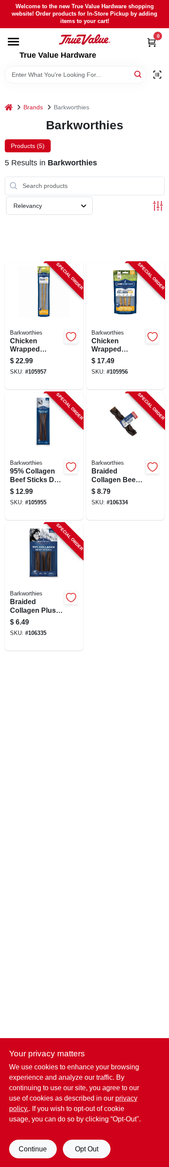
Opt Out (86, 1149)
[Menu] (13, 41)
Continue (33, 1149)
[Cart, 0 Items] (151, 42)
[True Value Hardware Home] (84, 39)
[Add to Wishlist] (71, 337)
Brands (33, 107)
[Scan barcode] (157, 74)
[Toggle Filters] (158, 206)
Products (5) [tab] (28, 145)
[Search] (138, 74)
